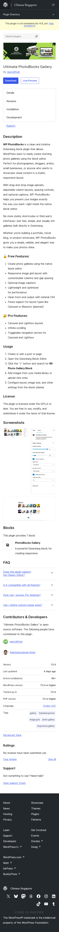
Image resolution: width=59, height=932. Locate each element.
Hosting (7, 814)
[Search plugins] (36, 36)
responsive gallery (46, 726)
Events (35, 835)
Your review (10, 759)
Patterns (36, 819)
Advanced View (12, 735)
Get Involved (38, 830)
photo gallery (48, 719)
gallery (33, 713)
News (6, 808)
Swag (36, 846)
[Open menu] (54, 5)
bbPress (9, 868)
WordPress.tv (12, 846)
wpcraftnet (13, 72)
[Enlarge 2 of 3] (51, 432)
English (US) (49, 705)
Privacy (7, 819)
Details (10, 92)
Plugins (35, 814)
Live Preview (30, 80)
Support (10, 125)
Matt (7, 863)
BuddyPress (11, 874)
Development (14, 117)
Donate (37, 841)
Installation (12, 109)
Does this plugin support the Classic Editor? (17, 573)
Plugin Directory (11, 14)
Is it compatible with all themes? (21, 585)
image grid (35, 719)
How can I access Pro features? (22, 595)
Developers (9, 841)
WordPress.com (14, 857)
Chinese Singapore (21, 888)
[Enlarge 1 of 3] (24, 432)
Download (10, 80)
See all (52, 759)
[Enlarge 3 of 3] (51, 500)
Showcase (37, 802)
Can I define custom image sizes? (22, 605)
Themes (35, 808)
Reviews (11, 101)
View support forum (14, 783)
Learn (6, 830)
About (6, 802)
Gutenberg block (47, 713)
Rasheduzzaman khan (22, 652)
